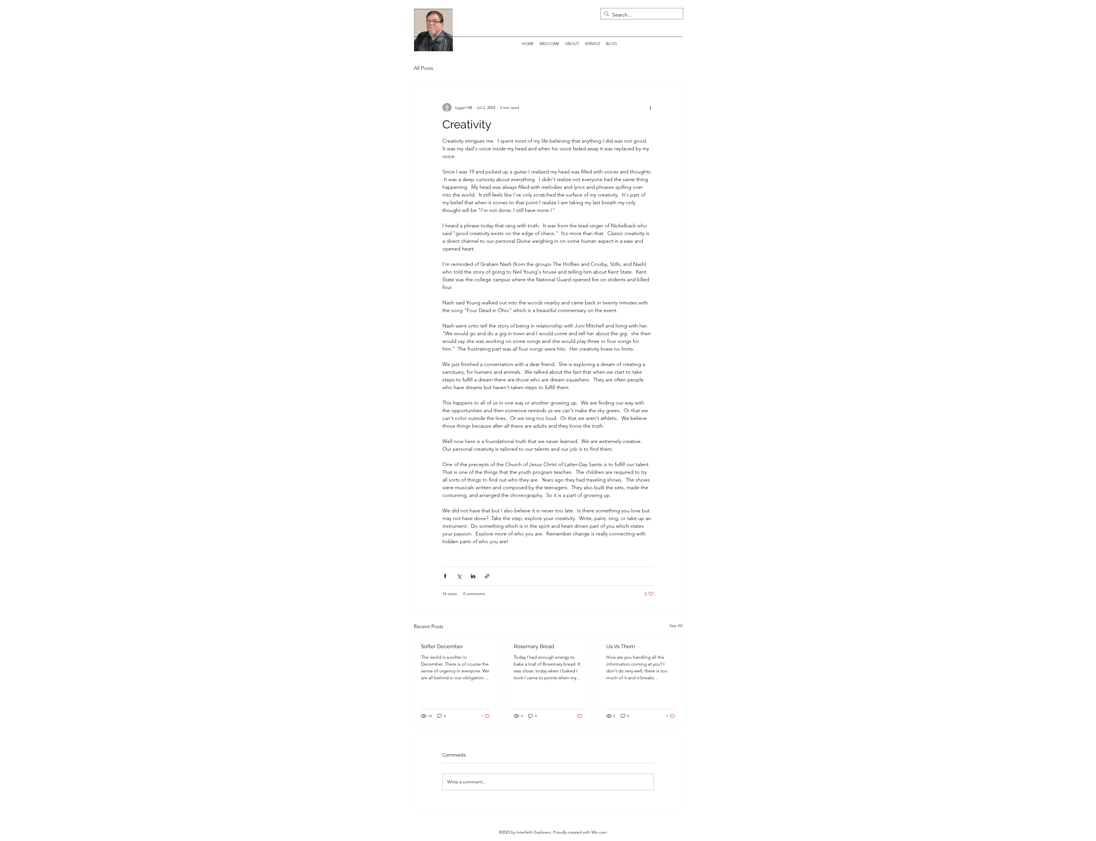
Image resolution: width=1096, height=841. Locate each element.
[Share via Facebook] (445, 576)
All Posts (423, 68)
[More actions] (650, 107)
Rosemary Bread (534, 646)
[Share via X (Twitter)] (459, 576)
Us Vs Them (620, 646)
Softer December (442, 646)
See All (676, 625)
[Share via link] (487, 576)
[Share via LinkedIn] (473, 576)
